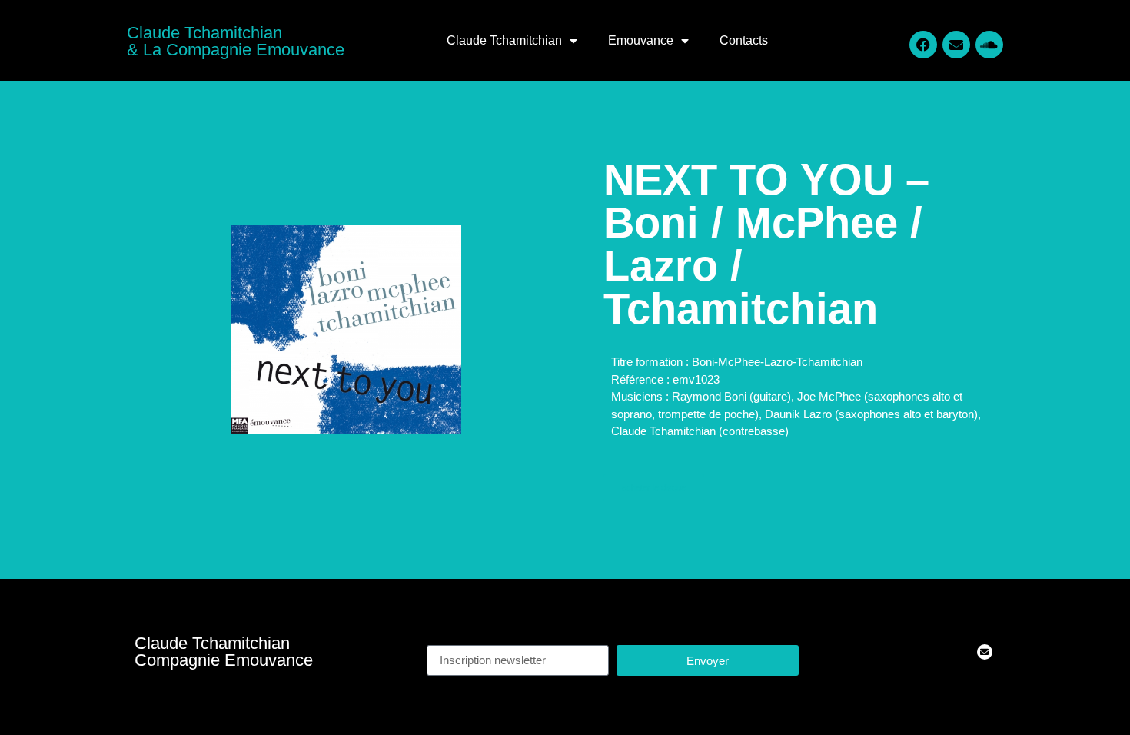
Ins (434, 635)
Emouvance (640, 40)
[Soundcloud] (989, 44)
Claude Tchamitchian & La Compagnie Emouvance (235, 41)
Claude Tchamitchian (504, 40)
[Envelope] (956, 44)
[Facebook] (923, 44)
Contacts (744, 40)
